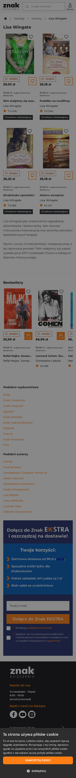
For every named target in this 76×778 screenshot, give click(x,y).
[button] (38, 770)
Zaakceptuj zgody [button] (38, 760)
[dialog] (38, 753)
